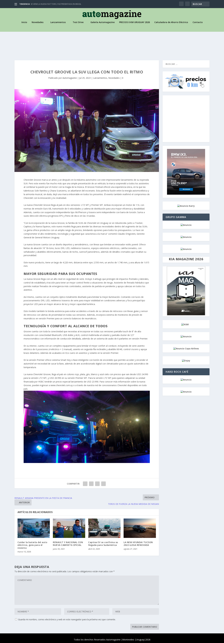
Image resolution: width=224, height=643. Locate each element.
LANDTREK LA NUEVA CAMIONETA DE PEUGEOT (51, 4)
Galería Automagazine (103, 22)
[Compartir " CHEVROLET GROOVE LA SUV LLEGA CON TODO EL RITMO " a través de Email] (97, 484)
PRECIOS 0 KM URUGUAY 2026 (134, 22)
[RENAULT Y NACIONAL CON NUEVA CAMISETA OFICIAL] (69, 528)
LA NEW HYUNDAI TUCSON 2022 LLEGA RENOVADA (138, 543)
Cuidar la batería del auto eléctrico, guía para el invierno (32, 545)
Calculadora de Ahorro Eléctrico (171, 22)
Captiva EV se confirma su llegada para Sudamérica (103, 543)
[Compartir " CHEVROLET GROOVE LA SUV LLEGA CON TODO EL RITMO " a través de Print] (103, 484)
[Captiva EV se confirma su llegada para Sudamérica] (104, 528)
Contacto (198, 22)
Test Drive (78, 22)
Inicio (24, 22)
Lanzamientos (58, 22)
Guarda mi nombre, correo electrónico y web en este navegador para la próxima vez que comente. (67, 619)
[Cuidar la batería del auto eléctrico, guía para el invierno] (34, 528)
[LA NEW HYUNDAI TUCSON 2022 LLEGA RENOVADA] (140, 528)
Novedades (37, 22)
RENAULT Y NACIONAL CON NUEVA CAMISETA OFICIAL (68, 543)
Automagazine (69, 77)
